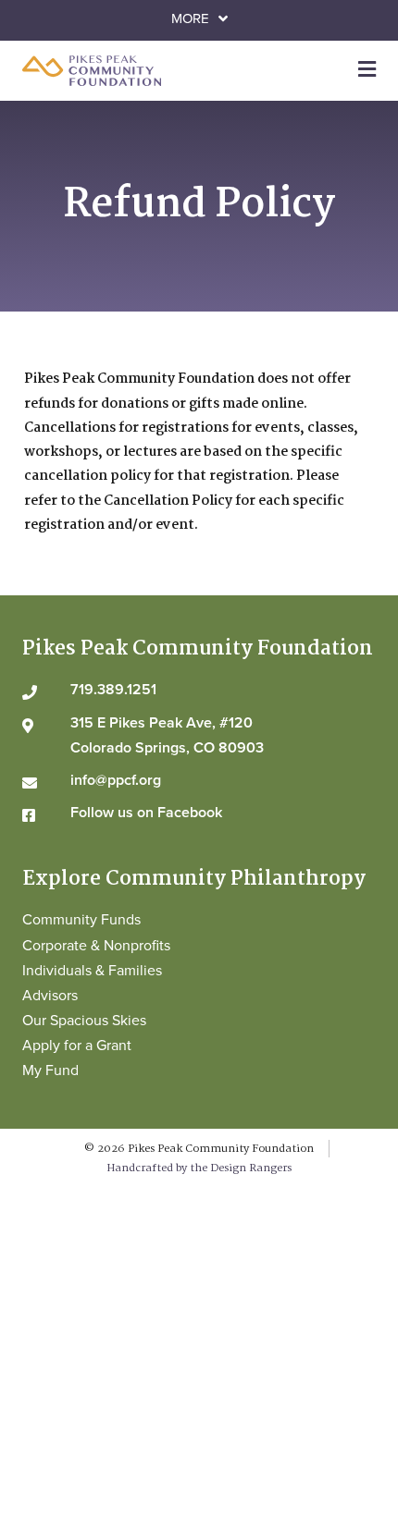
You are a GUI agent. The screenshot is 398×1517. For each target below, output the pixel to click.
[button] (199, 19)
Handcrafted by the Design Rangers (199, 1168)
